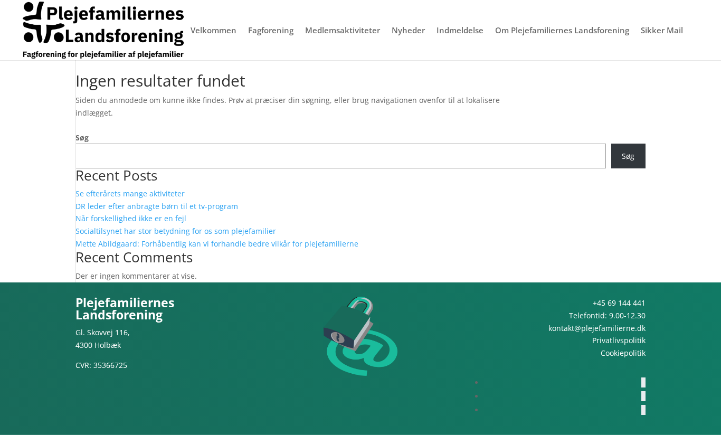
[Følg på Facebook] (643, 382)
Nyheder (408, 30)
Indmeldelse (460, 30)
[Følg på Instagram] (643, 396)
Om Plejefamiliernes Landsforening (562, 30)
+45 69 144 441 (619, 303)
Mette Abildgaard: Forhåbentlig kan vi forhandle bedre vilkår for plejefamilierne (216, 244)
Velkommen (213, 30)
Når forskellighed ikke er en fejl (130, 218)
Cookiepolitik (623, 353)
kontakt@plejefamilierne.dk (597, 328)
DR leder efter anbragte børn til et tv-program (156, 206)
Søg (82, 138)
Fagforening (270, 30)
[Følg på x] (643, 410)
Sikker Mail (662, 30)
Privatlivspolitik (619, 340)
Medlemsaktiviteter (342, 30)
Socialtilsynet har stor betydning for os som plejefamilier (175, 231)
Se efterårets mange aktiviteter (130, 193)
